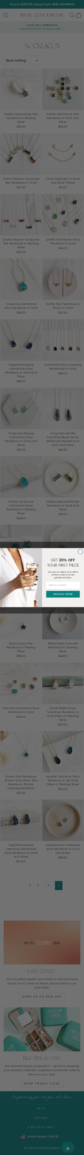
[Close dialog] (80, 551)
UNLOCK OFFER (63, 594)
